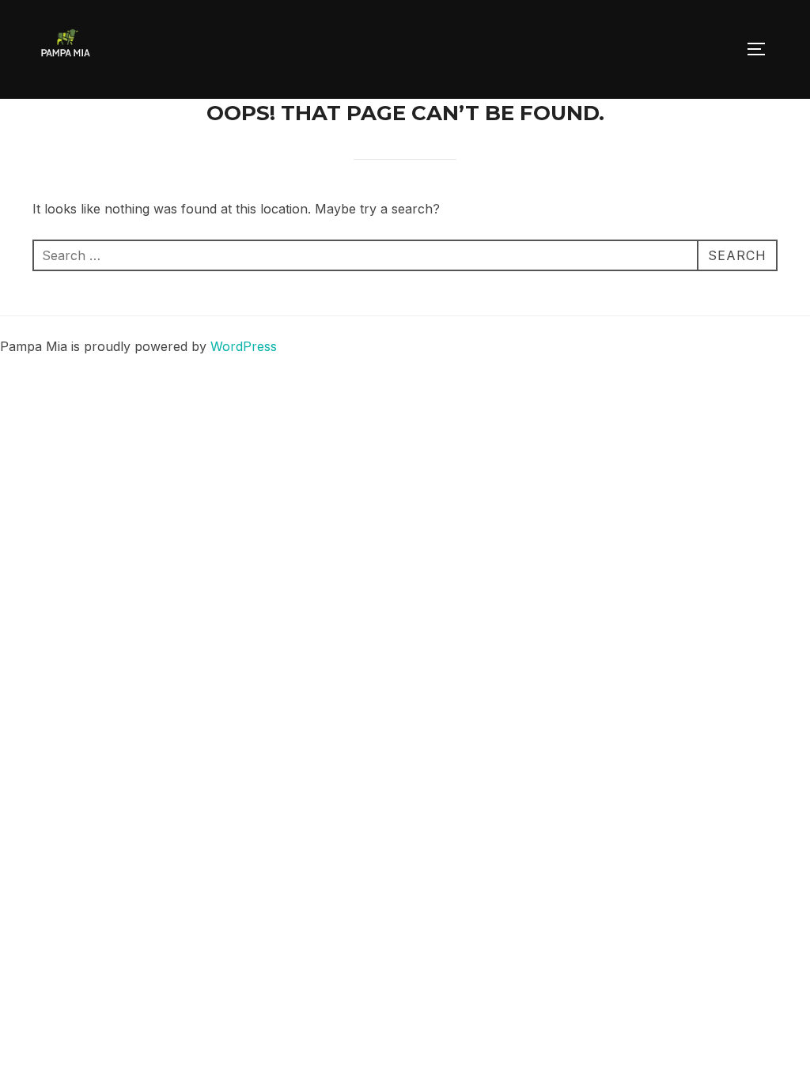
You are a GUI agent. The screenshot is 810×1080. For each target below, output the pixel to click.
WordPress (243, 346)
